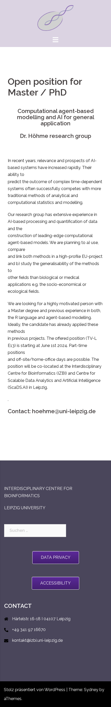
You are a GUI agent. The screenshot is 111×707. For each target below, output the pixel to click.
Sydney (91, 689)
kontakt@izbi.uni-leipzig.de (37, 640)
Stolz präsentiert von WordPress (34, 689)
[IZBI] (55, 17)
